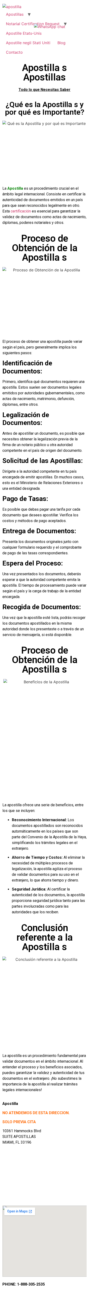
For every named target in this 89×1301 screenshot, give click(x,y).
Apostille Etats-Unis (24, 33)
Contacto (14, 52)
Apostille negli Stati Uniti (28, 42)
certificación (21, 211)
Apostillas (14, 14)
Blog (61, 42)
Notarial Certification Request (33, 23)
